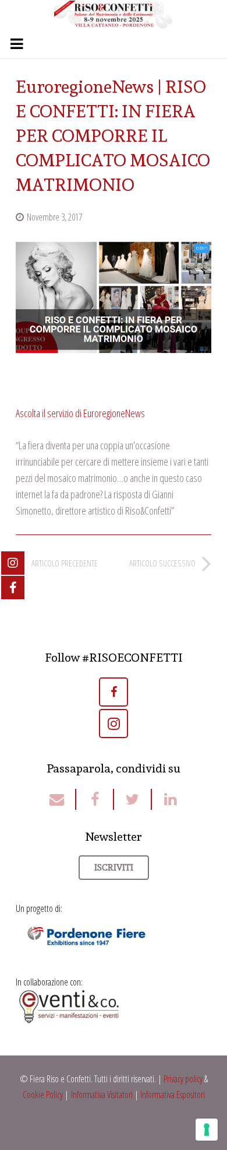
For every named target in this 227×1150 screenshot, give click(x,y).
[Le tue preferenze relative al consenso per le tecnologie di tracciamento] (207, 1129)
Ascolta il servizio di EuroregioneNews (80, 413)
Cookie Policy (43, 1094)
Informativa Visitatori (102, 1094)
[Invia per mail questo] (62, 799)
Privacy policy (183, 1078)
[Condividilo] (95, 799)
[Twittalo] (133, 799)
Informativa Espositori (172, 1094)
